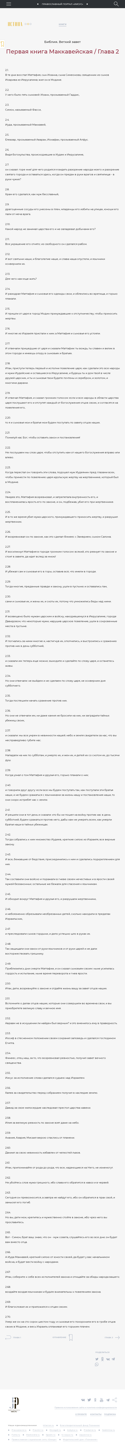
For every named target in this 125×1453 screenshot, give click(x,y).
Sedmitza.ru (108, 1430)
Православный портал (62, 4)
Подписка (110, 1414)
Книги (62, 24)
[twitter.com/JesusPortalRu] (89, 1399)
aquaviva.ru (85, 1435)
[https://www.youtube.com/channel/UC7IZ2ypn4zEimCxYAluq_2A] (102, 1399)
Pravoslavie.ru (19, 1430)
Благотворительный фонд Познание (80, 1425)
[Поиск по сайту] (116, 4)
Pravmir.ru (38, 1430)
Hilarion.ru (48, 1425)
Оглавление (2, 44)
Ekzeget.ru (55, 1430)
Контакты (96, 1414)
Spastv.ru (51, 1435)
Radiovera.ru (33, 1435)
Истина (16, 24)
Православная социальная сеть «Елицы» (34, 1439)
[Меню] (8, 4)
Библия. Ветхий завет (62, 42)
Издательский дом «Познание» (80, 1439)
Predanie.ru (90, 1430)
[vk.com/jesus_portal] (83, 1399)
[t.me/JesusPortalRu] (108, 1399)
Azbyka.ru (72, 1430)
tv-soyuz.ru (67, 1435)
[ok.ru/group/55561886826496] (95, 1399)
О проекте (81, 1414)
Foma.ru (16, 1435)
